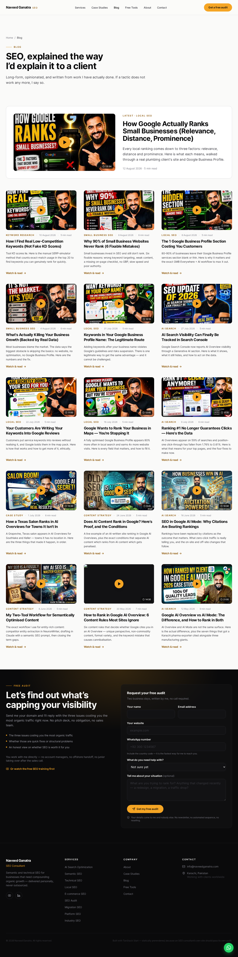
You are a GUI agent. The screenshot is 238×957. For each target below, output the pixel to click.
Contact (162, 7)
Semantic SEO (73, 873)
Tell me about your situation (150, 775)
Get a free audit (218, 7)
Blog (116, 7)
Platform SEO (73, 913)
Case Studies (99, 7)
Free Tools (131, 7)
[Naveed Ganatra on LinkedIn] (18, 895)
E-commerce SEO (75, 893)
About (147, 7)
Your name (134, 706)
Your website (135, 723)
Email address (187, 706)
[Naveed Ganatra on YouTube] (9, 895)
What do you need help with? (145, 759)
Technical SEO (73, 880)
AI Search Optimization (79, 867)
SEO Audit (71, 900)
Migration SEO (73, 907)
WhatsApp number (139, 739)
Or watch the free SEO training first (32, 768)
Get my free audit (147, 808)
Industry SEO (73, 920)
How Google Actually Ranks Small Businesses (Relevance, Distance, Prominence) (169, 131)
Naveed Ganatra (22, 7)
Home (9, 37)
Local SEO (71, 887)
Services (80, 7)
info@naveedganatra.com (202, 866)
